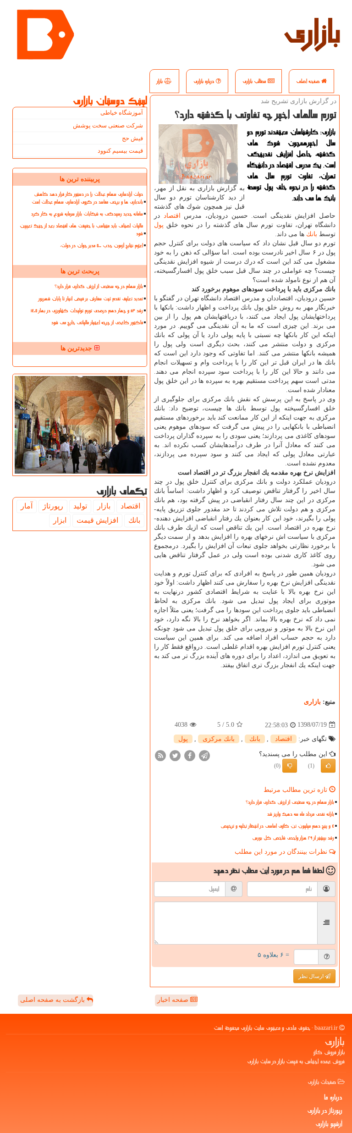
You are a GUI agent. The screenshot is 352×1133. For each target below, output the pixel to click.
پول (159, 224)
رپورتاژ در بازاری (324, 1110)
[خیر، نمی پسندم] (289, 766)
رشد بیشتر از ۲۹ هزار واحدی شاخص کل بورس (293, 838)
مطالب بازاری (255, 81)
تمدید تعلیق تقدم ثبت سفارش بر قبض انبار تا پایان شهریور (90, 299)
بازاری (312, 32)
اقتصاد (172, 215)
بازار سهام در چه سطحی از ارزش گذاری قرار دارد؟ (290, 802)
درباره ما (333, 1097)
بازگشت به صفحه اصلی (53, 999)
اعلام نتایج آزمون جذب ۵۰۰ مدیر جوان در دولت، (101, 245)
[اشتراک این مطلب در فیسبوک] (189, 755)
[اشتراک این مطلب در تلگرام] (204, 755)
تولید (80, 506)
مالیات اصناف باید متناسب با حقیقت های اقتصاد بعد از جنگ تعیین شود (81, 230)
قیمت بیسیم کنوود (120, 150)
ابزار (59, 520)
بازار (160, 81)
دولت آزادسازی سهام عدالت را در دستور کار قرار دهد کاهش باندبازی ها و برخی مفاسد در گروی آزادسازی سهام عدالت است (87, 198)
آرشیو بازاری (328, 1124)
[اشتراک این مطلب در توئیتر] (175, 755)
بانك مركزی (219, 738)
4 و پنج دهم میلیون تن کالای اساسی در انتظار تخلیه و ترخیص (277, 826)
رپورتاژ (53, 506)
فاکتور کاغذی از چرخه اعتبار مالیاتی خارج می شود (97, 322)
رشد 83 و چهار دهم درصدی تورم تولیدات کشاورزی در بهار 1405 (87, 311)
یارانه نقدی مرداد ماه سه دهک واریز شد (300, 814)
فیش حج (132, 138)
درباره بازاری (204, 81)
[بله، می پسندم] (328, 766)
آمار (27, 506)
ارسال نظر (311, 976)
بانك (311, 234)
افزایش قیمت (97, 520)
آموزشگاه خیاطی (121, 112)
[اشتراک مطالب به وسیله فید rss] (160, 755)
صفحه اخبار (173, 999)
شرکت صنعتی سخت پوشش (108, 125)
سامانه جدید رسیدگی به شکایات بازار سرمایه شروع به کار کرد (87, 214)
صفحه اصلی (308, 81)
